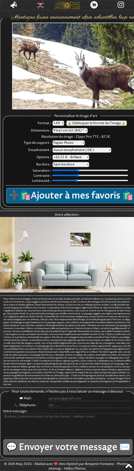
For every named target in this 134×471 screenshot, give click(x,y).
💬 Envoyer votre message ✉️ (68, 447)
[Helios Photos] (67, 5)
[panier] (94, 5)
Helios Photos (75, 468)
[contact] (13, 5)
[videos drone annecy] (40, 5)
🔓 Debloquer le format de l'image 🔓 (97, 123)
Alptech (72, 464)
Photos (122, 464)
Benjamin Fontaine (99, 464)
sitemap (54, 468)
